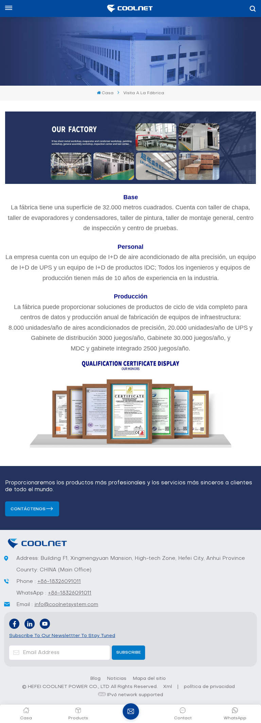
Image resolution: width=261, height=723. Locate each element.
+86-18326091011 (59, 581)
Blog (95, 678)
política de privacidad (209, 687)
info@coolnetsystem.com (66, 604)
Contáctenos (28, 509)
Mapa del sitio (149, 678)
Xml (167, 687)
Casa (108, 93)
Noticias (116, 678)
